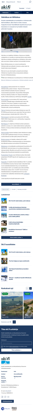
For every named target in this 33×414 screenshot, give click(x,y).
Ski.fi (3, 2)
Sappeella (4, 162)
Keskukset (5, 12)
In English (28, 8)
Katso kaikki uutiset (15, 237)
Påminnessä (4, 117)
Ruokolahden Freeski (6, 155)
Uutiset (16, 12)
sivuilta (29, 96)
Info (27, 12)
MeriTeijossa (4, 124)
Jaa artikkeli (15, 184)
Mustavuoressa (5, 139)
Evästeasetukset (7, 401)
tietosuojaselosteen (13, 346)
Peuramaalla (4, 99)
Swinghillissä (4, 87)
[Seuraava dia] (30, 288)
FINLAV (19, 2)
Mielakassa (4, 146)
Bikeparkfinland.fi (10, 2)
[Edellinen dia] (27, 288)
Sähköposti (4, 340)
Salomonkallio (5, 132)
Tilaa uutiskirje (16, 350)
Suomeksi (21, 8)
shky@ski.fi (8, 391)
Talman (3, 110)
